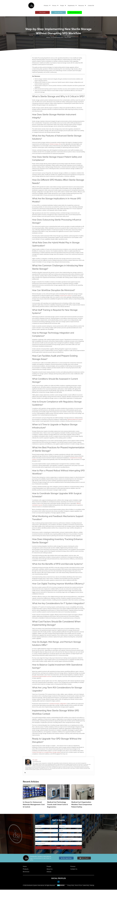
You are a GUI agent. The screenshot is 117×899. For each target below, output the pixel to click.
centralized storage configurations (58, 703)
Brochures (26, 871)
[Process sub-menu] (58, 5)
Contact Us (73, 869)
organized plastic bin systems (75, 419)
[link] (34, 759)
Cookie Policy (86, 885)
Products (46, 5)
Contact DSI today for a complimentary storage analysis (46, 752)
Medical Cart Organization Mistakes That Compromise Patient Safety (81, 804)
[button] (42, 12)
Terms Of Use (78, 885)
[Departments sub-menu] (76, 5)
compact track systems (65, 295)
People (62, 5)
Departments (71, 5)
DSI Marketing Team (58, 37)
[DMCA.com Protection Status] (61, 885)
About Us (49, 869)
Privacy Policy (70, 885)
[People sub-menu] (65, 5)
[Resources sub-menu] (85, 5)
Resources (81, 5)
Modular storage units (55, 144)
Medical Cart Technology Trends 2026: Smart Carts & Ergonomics (57, 804)
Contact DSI (91, 5)
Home (25, 866)
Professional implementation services (41, 676)
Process (54, 5)
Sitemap (92, 885)
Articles (48, 37)
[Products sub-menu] (50, 5)
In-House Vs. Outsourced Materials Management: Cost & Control (34, 804)
